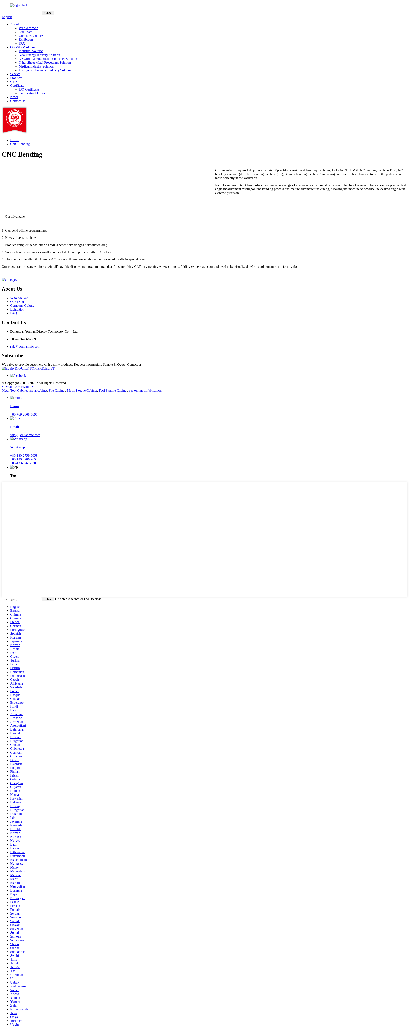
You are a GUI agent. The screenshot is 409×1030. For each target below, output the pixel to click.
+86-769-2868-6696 (23, 414)
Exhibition (26, 39)
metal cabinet (38, 390)
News (14, 97)
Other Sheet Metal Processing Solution (45, 62)
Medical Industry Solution (36, 66)
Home (14, 140)
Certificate (17, 85)
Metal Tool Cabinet (15, 390)
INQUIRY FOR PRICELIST (35, 368)
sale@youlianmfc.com (25, 346)
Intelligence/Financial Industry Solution (45, 70)
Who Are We (19, 298)
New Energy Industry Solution (39, 55)
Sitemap (7, 386)
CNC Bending (20, 144)
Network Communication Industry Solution (48, 58)
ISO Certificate (29, 89)
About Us (16, 24)
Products (16, 78)
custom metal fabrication (145, 390)
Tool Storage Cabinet (113, 390)
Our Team (25, 32)
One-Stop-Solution (23, 47)
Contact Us (17, 101)
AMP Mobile (24, 386)
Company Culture (31, 35)
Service (15, 74)
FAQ (22, 43)
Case (13, 81)
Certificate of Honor (32, 93)
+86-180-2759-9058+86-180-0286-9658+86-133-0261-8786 (23, 459)
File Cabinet (57, 390)
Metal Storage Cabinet (82, 390)
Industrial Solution (31, 51)
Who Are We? (28, 28)
